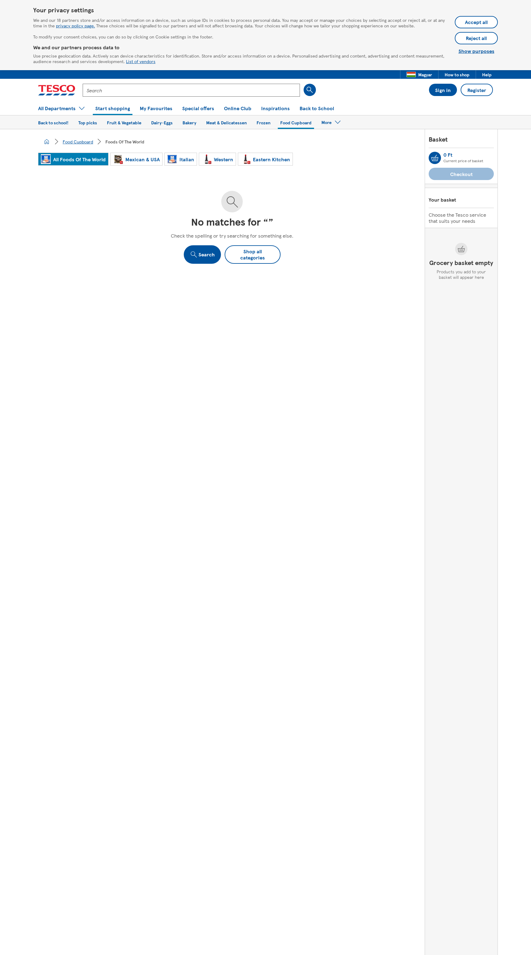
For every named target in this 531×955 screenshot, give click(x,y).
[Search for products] (310, 90)
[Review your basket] (435, 158)
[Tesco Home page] (56, 90)
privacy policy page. (75, 25)
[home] (47, 141)
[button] (419, 74)
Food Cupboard (78, 141)
